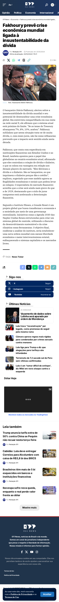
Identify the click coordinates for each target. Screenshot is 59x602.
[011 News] (29, 5)
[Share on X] (8, 60)
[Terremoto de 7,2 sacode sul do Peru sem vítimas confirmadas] (9, 359)
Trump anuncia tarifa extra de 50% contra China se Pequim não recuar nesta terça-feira (20, 436)
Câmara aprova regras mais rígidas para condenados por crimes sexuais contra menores (34, 339)
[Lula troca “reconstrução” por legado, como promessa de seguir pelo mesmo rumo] (9, 327)
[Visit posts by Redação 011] (6, 53)
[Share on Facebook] (22, 267)
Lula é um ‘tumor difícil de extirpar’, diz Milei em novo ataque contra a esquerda (33, 368)
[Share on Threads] (23, 60)
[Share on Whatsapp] (13, 60)
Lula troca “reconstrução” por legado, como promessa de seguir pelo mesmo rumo (33, 329)
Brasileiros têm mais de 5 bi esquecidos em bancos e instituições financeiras (19, 473)
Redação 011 (17, 52)
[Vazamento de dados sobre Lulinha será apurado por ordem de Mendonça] (12, 315)
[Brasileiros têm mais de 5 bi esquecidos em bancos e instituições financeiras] (49, 472)
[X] (29, 283)
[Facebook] (21, 552)
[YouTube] (32, 552)
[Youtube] (29, 294)
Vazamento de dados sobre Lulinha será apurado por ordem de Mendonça (36, 316)
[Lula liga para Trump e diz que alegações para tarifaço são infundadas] (9, 349)
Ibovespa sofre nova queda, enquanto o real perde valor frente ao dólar (19, 491)
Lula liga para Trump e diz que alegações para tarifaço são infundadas (31, 350)
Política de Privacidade (22, 594)
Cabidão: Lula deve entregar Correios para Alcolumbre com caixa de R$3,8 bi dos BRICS (21, 455)
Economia (49, 437)
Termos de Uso (12, 597)
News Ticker (18, 257)
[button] (47, 594)
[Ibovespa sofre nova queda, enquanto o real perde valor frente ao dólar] (49, 490)
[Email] (47, 267)
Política (48, 455)
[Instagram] (29, 289)
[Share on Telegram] (18, 60)
